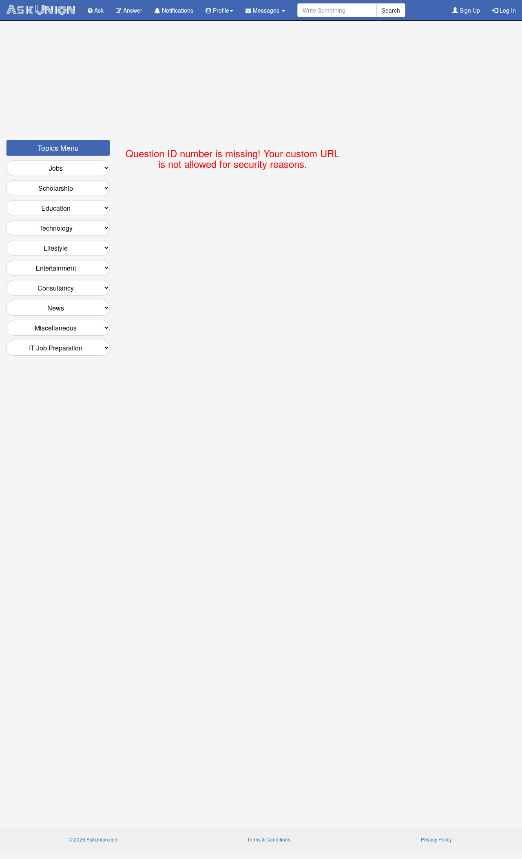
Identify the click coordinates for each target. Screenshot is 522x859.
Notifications (176, 10)
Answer (132, 10)
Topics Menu (58, 147)
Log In (507, 10)
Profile (220, 10)
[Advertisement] (261, 83)
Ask (98, 10)
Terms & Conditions (268, 839)
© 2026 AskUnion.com (94, 839)
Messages (266, 10)
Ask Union (40, 10)
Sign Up (469, 10)
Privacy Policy (436, 839)
